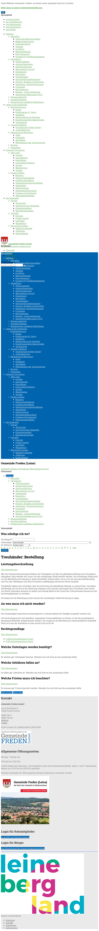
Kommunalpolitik (19, 97)
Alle (74, 547)
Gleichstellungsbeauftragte (27, 79)
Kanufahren (20, 160)
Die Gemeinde (12, 198)
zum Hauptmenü (13, 24)
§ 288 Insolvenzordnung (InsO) (19, 639)
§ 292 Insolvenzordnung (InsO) (19, 641)
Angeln (18, 165)
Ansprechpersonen (24, 64)
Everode (19, 216)
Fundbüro (19, 49)
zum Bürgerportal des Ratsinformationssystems (23, 848)
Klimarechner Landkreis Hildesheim (27, 102)
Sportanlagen (21, 157)
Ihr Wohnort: (6, 545)
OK (3, 12)
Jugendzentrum (22, 130)
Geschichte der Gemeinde (27, 205)
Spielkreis (20, 114)
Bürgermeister (21, 89)
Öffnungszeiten (22, 61)
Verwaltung (16, 59)
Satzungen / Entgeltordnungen (29, 84)
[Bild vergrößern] (42, 913)
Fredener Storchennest (26, 193)
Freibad (18, 155)
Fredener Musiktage (24, 180)
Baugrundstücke (23, 51)
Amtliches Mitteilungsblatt (27, 39)
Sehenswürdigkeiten (24, 178)
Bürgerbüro (20, 74)
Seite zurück (6, 692)
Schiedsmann (21, 77)
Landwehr (20, 221)
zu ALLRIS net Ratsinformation (15, 837)
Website (4, 720)
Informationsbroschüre (25, 190)
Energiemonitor (22, 54)
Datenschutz (11, 928)
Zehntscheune (22, 188)
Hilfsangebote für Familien (27, 117)
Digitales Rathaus (19, 99)
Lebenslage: (6, 542)
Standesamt (21, 72)
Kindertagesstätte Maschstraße (29, 120)
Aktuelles (15, 36)
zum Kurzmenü (13, 19)
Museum (19, 175)
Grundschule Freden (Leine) (28, 127)
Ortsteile (14, 213)
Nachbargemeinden (24, 210)
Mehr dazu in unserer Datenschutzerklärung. (22, 7)
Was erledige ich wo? (25, 69)
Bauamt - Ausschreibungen (27, 92)
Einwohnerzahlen (23, 208)
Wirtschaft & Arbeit (19, 226)
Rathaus (9, 34)
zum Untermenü (13, 27)
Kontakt (9, 922)
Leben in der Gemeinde (16, 104)
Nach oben (18, 692)
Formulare (20, 87)
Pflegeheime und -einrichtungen (30, 142)
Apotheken (20, 140)
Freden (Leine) (22, 218)
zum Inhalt (11, 29)
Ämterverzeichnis (23, 66)
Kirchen (14, 145)
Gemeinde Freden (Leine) (12, 704)
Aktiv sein (15, 152)
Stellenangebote (22, 44)
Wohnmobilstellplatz (24, 195)
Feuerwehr (16, 147)
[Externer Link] (49, 737)
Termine (19, 46)
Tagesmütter (21, 122)
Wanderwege (21, 168)
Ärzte (17, 135)
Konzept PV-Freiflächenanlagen (30, 56)
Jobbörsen (20, 231)
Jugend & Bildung (19, 125)
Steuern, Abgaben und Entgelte (29, 82)
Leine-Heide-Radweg (25, 162)
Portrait (14, 200)
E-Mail (4, 723)
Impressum (11, 255)
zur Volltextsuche (14, 22)
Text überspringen (9, 569)
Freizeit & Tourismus (15, 150)
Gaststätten (20, 185)
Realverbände (21, 233)
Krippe (18, 109)
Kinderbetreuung (18, 107)
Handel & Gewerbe (23, 228)
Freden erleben (18, 173)
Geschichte (20, 203)
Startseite (10, 250)
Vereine (19, 170)
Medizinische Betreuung (22, 132)
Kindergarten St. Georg (25, 112)
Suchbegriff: (6, 539)
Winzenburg (20, 223)
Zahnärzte (20, 137)
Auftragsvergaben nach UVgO (28, 94)
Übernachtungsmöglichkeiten (29, 183)
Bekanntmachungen (24, 41)
